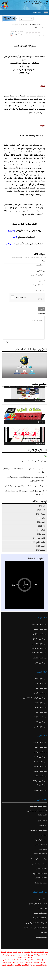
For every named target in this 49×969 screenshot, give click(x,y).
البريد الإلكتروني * (40, 271)
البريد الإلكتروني (19, 34)
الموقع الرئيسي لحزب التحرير (38, 806)
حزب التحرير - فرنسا (41, 776)
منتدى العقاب (43, 849)
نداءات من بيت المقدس (39, 864)
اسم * (43, 261)
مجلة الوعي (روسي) (41, 840)
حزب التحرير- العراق (41, 678)
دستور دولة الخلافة (41, 883)
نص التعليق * (41, 313)
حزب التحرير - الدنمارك (40, 766)
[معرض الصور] (4, 20)
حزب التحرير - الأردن (40, 693)
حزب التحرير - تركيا (41, 663)
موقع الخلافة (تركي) (41, 877)
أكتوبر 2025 (40, 546)
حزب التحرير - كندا (41, 785)
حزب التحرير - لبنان (41, 688)
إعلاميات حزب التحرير (40, 853)
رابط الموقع (42, 280)
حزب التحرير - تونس (40, 722)
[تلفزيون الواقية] (9, 20)
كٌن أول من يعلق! (39, 27)
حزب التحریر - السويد (40, 761)
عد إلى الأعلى (7, 342)
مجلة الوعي (43, 835)
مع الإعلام (44, 932)
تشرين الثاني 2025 (38, 542)
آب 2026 (42, 506)
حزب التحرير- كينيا (41, 712)
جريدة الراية (43, 825)
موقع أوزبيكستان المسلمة (39, 859)
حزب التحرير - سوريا (41, 683)
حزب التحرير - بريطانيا (40, 781)
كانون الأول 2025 (39, 538)
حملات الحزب (43, 899)
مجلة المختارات (42, 908)
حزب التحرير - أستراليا (40, 742)
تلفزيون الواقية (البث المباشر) (31, 349)
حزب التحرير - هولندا (40, 771)
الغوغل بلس (10, 244)
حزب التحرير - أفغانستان (39, 644)
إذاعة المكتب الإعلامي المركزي (38, 903)
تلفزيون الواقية (36, 558)
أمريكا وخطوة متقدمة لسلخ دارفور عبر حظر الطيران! (24, 486)
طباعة (12, 31)
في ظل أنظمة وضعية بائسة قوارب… (32, 461)
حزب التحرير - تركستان (40, 658)
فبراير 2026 (41, 530)
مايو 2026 (41, 518)
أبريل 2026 (41, 522)
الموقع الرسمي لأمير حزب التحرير (37, 811)
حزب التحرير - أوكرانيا (40, 752)
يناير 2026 (41, 534)
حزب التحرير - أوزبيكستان (39, 648)
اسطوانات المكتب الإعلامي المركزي (36, 923)
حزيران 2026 (40, 514)
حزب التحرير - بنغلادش (40, 634)
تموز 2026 (41, 510)
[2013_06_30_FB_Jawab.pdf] (12, 34)
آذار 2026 (41, 526)
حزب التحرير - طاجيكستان (39, 652)
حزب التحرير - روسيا (41, 747)
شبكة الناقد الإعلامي (41, 845)
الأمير (15, 237)
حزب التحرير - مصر (41, 703)
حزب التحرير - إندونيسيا (39, 624)
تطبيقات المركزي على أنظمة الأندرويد (35, 928)
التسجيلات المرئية (41, 937)
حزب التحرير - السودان (40, 707)
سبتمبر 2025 (40, 550)
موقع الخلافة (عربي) (41, 869)
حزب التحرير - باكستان (40, 639)
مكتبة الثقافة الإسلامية (40, 918)
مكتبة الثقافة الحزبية (40, 913)
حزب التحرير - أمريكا (40, 790)
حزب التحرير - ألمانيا (40, 757)
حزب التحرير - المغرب (40, 727)
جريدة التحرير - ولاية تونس (38, 830)
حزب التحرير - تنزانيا (40, 717)
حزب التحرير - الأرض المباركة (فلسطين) (35, 698)
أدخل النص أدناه (40, 290)
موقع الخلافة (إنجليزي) (40, 873)
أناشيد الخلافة (42, 815)
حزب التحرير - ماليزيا (40, 629)
